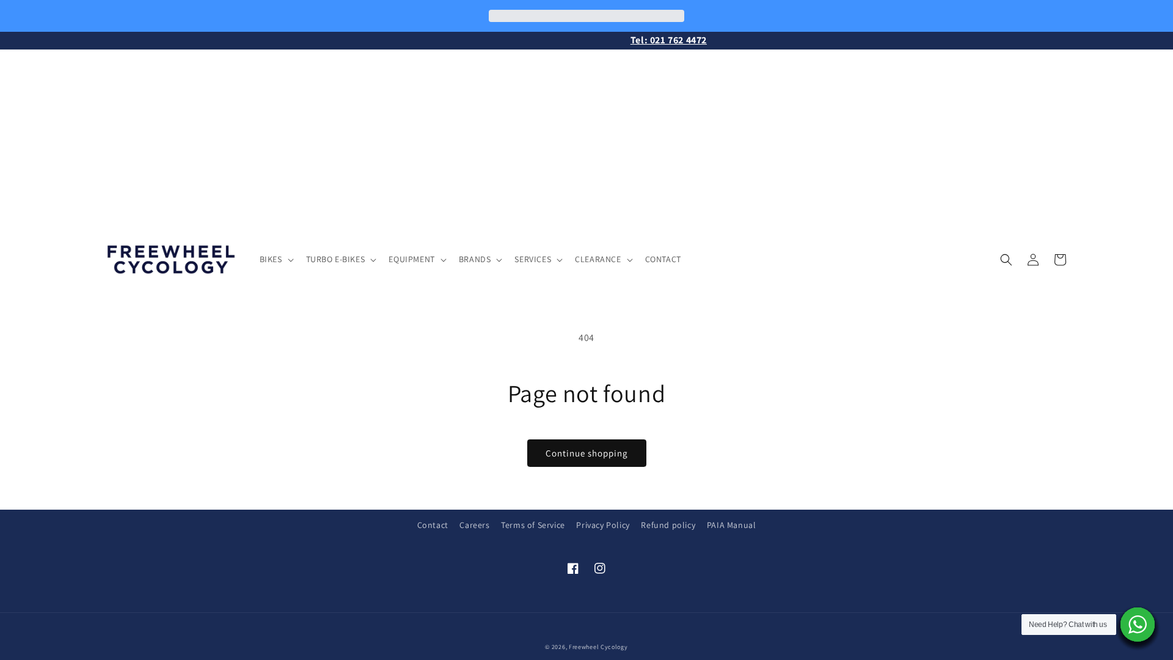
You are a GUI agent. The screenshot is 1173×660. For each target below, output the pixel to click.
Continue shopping (587, 453)
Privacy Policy (602, 524)
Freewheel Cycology (598, 647)
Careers (474, 524)
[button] (275, 259)
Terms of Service (533, 524)
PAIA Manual (731, 524)
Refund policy (668, 524)
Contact (432, 524)
